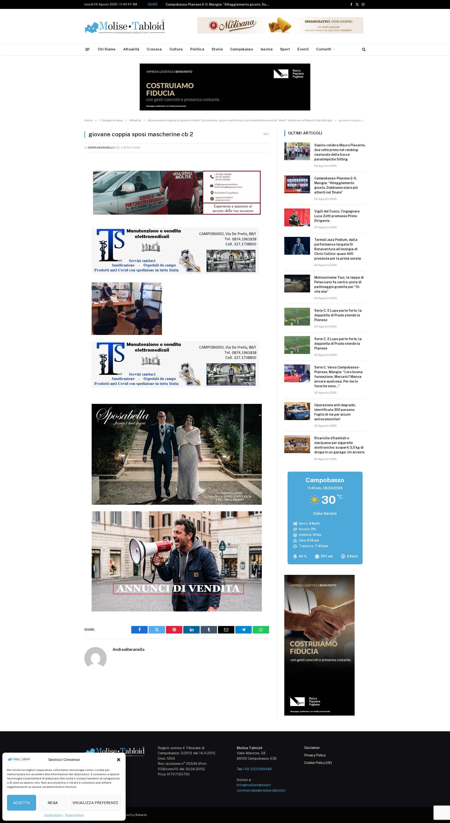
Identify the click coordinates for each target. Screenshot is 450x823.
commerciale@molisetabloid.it (261, 790)
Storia (217, 49)
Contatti (323, 49)
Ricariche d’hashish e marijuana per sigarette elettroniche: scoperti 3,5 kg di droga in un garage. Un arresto (339, 445)
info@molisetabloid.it (254, 785)
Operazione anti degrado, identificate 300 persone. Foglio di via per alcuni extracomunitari (335, 412)
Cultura (176, 49)
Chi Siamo (107, 49)
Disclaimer (312, 748)
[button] (118, 759)
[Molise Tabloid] (131, 26)
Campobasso (241, 49)
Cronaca (154, 49)
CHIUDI (441, 761)
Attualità (131, 49)
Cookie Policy (53, 815)
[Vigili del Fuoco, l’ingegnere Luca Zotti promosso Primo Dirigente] (297, 217)
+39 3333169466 (257, 769)
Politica (197, 49)
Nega (53, 803)
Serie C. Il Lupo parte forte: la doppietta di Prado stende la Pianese (338, 315)
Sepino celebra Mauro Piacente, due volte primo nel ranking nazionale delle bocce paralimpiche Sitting (340, 152)
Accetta (21, 803)
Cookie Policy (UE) (318, 763)
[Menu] (88, 49)
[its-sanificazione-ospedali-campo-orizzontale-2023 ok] (175, 273)
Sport (285, 49)
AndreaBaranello (101, 147)
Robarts (141, 815)
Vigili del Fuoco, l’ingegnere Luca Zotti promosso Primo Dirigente (233, 4)
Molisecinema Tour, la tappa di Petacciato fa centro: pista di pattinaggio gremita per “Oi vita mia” (339, 284)
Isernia (267, 49)
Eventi (303, 49)
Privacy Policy (74, 815)
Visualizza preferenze (95, 803)
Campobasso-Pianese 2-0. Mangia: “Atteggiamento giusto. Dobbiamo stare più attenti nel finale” (336, 185)
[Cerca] (363, 49)
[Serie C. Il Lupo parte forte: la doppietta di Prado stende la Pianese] (297, 317)
